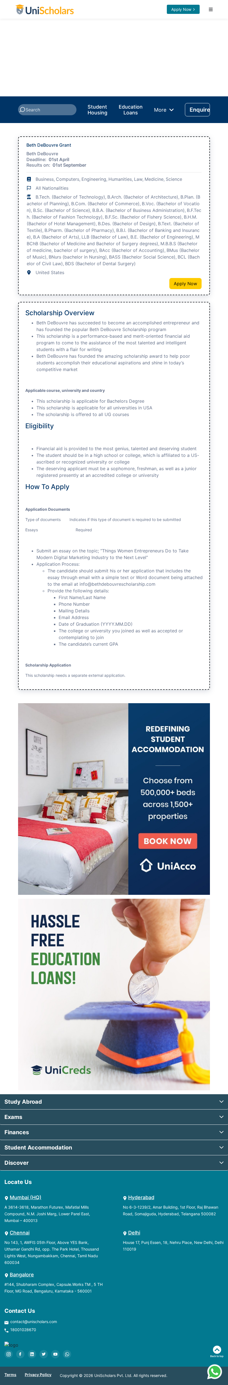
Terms (10, 1374)
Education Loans (131, 110)
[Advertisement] (114, 57)
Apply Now (181, 9)
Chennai (19, 1233)
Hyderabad (141, 1197)
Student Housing (97, 110)
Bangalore (22, 1275)
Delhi (134, 1233)
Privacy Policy (38, 1374)
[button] (114, 1101)
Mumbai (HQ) (25, 1197)
